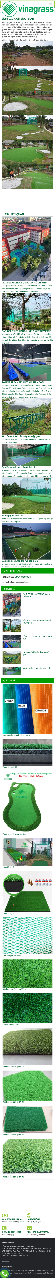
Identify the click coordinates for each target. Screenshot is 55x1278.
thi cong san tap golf (38, 1273)
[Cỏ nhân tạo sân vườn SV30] (27, 973)
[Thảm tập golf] (27, 891)
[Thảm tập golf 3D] (27, 752)
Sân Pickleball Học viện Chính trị (36, 668)
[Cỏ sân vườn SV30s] (27, 1008)
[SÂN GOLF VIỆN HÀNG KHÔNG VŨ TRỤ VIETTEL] (12, 625)
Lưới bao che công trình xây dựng (16, 735)
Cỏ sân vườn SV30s (11, 1024)
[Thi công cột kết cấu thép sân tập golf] (12, 657)
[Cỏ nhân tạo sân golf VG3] (27, 1157)
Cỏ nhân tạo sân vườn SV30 (14, 989)
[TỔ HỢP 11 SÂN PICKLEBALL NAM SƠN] (12, 641)
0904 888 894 (23, 576)
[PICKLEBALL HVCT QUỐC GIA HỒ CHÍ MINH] (12, 604)
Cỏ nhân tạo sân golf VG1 (13, 1102)
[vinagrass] (27, 9)
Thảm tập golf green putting (14, 834)
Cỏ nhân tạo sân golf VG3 (13, 1177)
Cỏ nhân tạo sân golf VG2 (13, 1134)
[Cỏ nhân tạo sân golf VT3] (27, 1046)
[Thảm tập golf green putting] (27, 801)
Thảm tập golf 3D (10, 767)
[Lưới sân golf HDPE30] (27, 935)
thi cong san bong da (22, 1273)
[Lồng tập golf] (27, 851)
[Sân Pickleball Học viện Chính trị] (12, 670)
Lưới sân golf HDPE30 (12, 955)
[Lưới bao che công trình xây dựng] (27, 709)
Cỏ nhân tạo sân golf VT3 (13, 1066)
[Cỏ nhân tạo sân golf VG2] (27, 1119)
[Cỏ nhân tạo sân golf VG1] (27, 1085)
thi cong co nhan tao (26, 1270)
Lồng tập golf (8, 867)
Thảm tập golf (8, 913)
